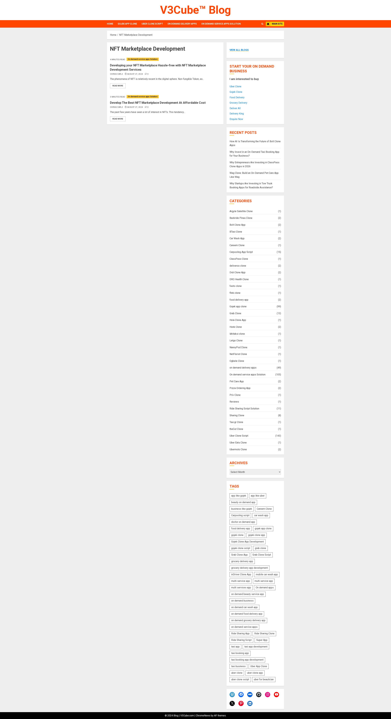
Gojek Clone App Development (247, 541)
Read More (117, 86)
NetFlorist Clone (238, 354)
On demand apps (265, 587)
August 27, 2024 (135, 74)
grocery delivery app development (249, 567)
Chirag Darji (116, 74)
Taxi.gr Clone (236, 422)
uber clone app (255, 672)
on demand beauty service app (247, 594)
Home (110, 24)
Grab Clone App (239, 554)
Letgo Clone (236, 340)
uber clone (236, 672)
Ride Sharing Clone (264, 633)
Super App (261, 640)
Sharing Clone (237, 415)
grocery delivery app (242, 561)
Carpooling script (240, 515)
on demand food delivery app (246, 613)
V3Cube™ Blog (195, 10)
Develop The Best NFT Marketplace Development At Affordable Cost (158, 103)
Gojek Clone (236, 91)
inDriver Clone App (241, 574)
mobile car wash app (267, 574)
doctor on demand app (243, 521)
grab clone (260, 548)
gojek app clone (263, 528)
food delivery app (239, 299)
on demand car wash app (244, 607)
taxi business (238, 666)
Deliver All (235, 108)
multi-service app (240, 581)
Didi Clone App (237, 272)
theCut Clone (236, 429)
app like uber (258, 495)
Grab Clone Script (261, 554)
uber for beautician (264, 679)
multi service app (264, 581)
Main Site (277, 24)
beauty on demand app (243, 502)
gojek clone (237, 535)
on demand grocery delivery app (248, 620)
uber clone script (240, 679)
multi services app (241, 587)
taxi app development (255, 646)
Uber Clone (235, 86)
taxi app (235, 646)
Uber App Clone (258, 666)
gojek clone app (256, 535)
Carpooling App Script (241, 252)
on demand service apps (244, 626)
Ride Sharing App (240, 633)
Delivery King (237, 113)
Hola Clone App (238, 320)
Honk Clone (236, 326)
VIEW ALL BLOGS (239, 50)
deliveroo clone (238, 265)
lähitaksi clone (237, 333)
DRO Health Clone (239, 279)
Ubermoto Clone (238, 449)
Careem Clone (237, 245)
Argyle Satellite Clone (241, 211)
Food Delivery (237, 97)
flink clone (235, 292)
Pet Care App (237, 381)
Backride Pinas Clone (241, 218)
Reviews (234, 401)
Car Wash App (237, 238)
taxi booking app (240, 653)
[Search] (262, 24)
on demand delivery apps (182, 24)
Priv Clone (235, 395)
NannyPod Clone (238, 347)
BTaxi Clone (236, 231)
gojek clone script (240, 548)
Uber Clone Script (152, 24)
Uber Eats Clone (238, 442)
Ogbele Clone (237, 361)
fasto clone (236, 286)
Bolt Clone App (237, 224)
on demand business (242, 600)
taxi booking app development (247, 659)
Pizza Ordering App (240, 388)
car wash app (261, 515)
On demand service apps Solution (221, 24)
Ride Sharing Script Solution (244, 408)
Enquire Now (236, 119)
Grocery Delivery (238, 102)
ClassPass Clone (239, 258)
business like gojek (241, 508)
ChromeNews (203, 715)
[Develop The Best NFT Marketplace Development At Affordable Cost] (165, 96)
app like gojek (238, 495)
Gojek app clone (127, 24)
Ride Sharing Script (241, 640)
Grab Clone (235, 313)
